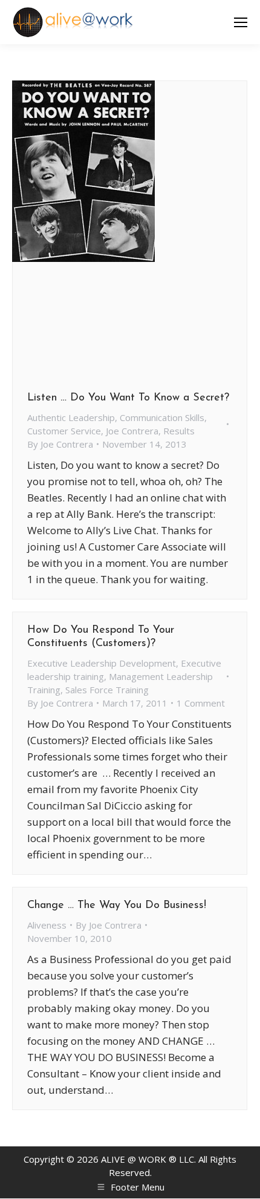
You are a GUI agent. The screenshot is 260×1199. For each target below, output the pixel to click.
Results (179, 431)
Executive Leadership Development (101, 663)
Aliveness (47, 925)
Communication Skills (162, 417)
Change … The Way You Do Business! (116, 905)
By (60, 444)
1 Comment (201, 703)
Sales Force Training (107, 690)
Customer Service (64, 431)
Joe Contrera (132, 431)
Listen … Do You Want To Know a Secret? (128, 398)
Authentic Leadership (71, 417)
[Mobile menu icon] (240, 22)
